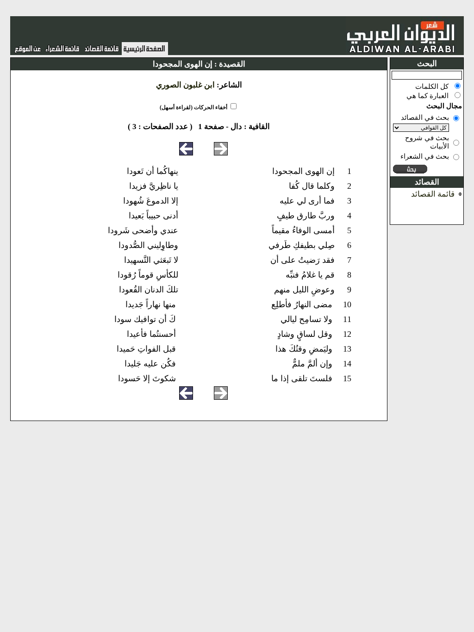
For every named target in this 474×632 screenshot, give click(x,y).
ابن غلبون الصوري (185, 85)
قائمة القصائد (433, 194)
